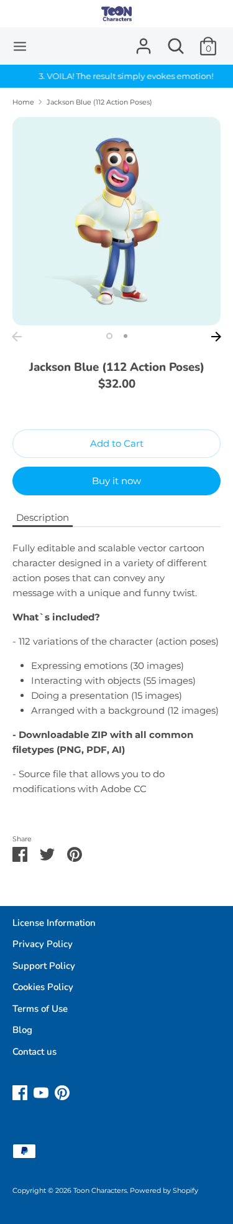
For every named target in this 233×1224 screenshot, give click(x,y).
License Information (54, 923)
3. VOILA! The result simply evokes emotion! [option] (116, 76)
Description (42, 517)
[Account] (143, 41)
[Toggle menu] (19, 46)
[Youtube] (41, 1091)
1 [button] (109, 336)
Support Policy (43, 966)
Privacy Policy (42, 944)
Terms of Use (40, 1008)
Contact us (34, 1051)
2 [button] (125, 336)
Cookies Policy (42, 987)
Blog (22, 1030)
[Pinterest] (62, 1091)
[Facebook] (19, 1091)
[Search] (175, 41)
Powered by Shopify (164, 1190)
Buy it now (116, 481)
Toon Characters (100, 1190)
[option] (116, 221)
